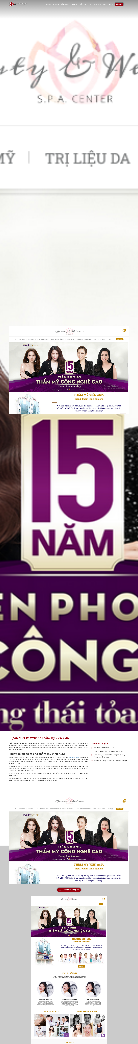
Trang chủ (48, 4)
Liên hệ (111, 4)
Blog (104, 4)
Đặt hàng (119, 4)
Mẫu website (65, 4)
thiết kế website (74, 757)
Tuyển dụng (97, 4)
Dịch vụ (74, 4)
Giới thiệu (56, 4)
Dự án (89, 4)
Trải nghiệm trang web (71, 890)
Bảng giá (83, 4)
